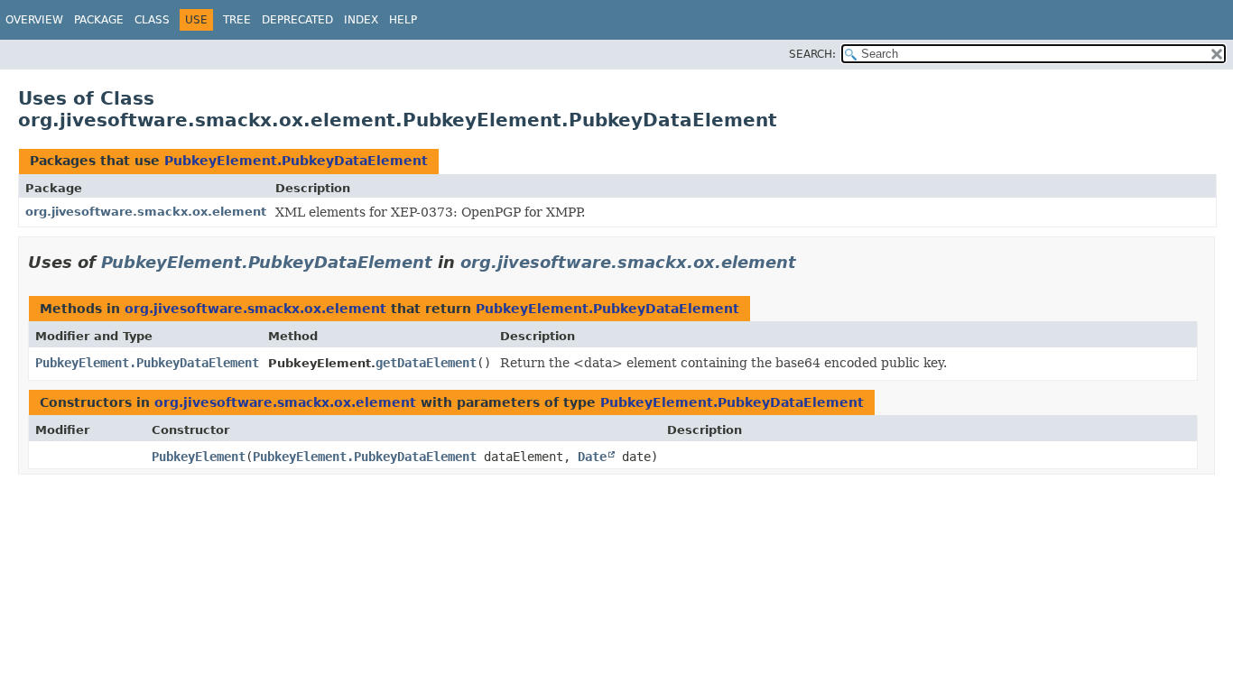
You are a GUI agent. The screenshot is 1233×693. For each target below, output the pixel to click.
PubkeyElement (199, 456)
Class (152, 20)
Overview (34, 20)
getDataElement (426, 363)
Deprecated (297, 20)
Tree (237, 20)
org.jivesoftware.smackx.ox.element (145, 211)
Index (361, 20)
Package (99, 20)
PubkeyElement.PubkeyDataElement (296, 160)
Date (592, 456)
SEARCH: (812, 54)
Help (403, 20)
